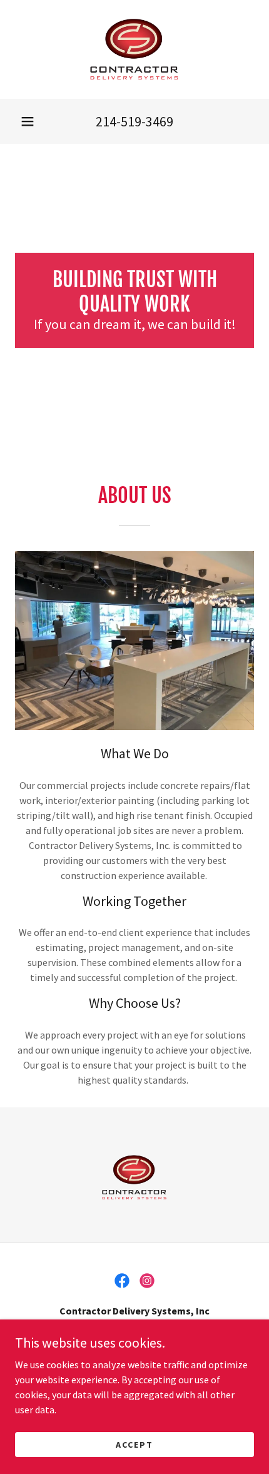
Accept (134, 1444)
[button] (27, 121)
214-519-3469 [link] (134, 121)
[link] (135, 49)
